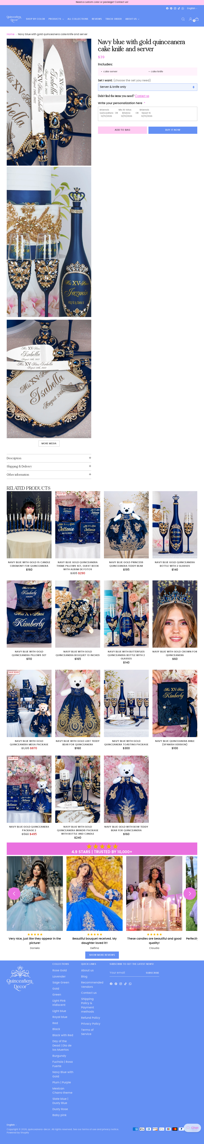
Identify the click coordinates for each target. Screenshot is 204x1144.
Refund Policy (90, 1017)
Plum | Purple (61, 1082)
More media (49, 443)
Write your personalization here (120, 103)
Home (10, 34)
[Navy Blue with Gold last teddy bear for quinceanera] (77, 703)
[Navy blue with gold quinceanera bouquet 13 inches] (77, 614)
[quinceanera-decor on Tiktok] (179, 8)
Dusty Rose (60, 1109)
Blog (84, 976)
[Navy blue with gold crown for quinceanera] (174, 614)
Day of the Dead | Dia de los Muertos (62, 1045)
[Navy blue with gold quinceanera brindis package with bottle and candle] (77, 789)
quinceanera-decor (39, 1129)
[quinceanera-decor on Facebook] (167, 8)
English (191, 8)
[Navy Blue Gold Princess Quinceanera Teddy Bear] (126, 524)
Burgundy (59, 1056)
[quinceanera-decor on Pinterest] (171, 8)
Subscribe (152, 973)
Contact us (89, 993)
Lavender (59, 976)
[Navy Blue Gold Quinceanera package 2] (29, 789)
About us (87, 970)
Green (56, 994)
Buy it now (172, 130)
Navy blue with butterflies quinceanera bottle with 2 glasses (126, 655)
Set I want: (124, 80)
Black (56, 1029)
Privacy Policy (90, 1023)
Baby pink (59, 1115)
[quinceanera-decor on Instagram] (175, 8)
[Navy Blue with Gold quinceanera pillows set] (29, 614)
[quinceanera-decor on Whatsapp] (182, 8)
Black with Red (62, 1035)
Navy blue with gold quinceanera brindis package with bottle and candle (77, 830)
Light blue (59, 1011)
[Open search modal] (183, 19)
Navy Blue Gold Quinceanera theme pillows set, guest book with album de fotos (78, 566)
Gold (55, 988)
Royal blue (59, 1017)
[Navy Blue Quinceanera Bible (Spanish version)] (174, 703)
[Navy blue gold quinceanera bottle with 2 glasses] (174, 524)
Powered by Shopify (18, 1133)
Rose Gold (59, 970)
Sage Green (60, 982)
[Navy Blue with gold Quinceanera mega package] (29, 703)
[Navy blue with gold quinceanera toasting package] (126, 703)
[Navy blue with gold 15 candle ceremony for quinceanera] (29, 524)
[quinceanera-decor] (14, 19)
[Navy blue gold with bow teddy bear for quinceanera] (126, 789)
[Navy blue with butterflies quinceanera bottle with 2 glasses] (126, 614)
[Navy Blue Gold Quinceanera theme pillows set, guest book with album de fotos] (77, 524)
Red (55, 1023)
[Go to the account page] (189, 19)
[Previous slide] (14, 893)
